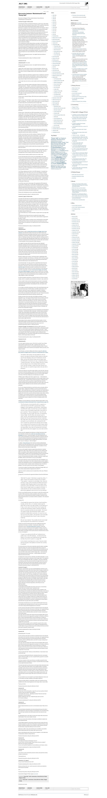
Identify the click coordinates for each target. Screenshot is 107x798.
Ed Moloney (54, 60)
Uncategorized (55, 132)
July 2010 (74, 235)
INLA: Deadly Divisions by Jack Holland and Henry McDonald (80, 197)
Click (80, 80)
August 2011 (74, 223)
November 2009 (75, 240)
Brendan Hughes (57, 109)
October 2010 (75, 230)
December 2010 (75, 226)
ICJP (53, 66)
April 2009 (74, 252)
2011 (53, 30)
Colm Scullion (57, 111)
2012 (53, 32)
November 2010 (75, 228)
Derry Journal (56, 84)
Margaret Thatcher (56, 75)
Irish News (56, 85)
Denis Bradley (58, 149)
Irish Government (55, 72)
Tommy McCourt (26, 442)
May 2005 (74, 268)
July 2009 (74, 247)
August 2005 (74, 266)
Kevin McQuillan (57, 118)
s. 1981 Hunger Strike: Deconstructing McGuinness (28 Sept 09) (79, 168)
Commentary (34, 776)
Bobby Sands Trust (56, 37)
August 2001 (74, 273)
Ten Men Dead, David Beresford (78, 199)
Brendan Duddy (55, 41)
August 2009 (74, 245)
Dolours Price (55, 58)
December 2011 (75, 220)
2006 (53, 23)
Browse (30, 7)
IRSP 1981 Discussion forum (77, 174)
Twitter (73, 210)
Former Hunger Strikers (58, 115)
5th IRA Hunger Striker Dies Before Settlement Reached (79, 65)
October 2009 (75, 242)
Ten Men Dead (55, 127)
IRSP (55, 116)
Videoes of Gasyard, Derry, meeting (79, 101)
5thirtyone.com (34, 794)
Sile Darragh (55, 103)
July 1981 (23, 4)
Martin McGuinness (58, 120)
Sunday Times (57, 92)
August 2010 (74, 233)
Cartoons (54, 42)
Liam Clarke (56, 54)
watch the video (21, 267)
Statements (54, 104)
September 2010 (75, 232)
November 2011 (75, 221)
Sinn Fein (56, 125)
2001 (53, 20)
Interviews (54, 68)
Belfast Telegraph (57, 82)
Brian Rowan (56, 49)
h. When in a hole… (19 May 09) (78, 135)
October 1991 (75, 276)
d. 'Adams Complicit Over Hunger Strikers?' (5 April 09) (78, 124)
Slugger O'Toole (22, 777)
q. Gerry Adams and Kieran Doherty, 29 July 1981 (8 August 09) (79, 162)
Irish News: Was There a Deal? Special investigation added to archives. (78, 54)
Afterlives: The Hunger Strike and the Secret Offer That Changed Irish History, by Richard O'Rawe (80, 185)
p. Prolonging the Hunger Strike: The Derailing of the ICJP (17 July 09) (79, 159)
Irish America (55, 70)
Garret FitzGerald (55, 61)
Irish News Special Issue (57, 73)
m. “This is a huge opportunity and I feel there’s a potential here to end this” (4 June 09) (80, 150)
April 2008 (74, 256)
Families (55, 113)
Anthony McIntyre (57, 47)
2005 (53, 22)
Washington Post (58, 168)
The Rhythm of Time (76, 209)
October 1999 (75, 275)
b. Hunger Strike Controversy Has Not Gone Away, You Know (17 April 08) (79, 118)
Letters (55, 89)
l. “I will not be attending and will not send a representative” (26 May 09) (79, 146)
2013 (53, 34)
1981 (53, 15)
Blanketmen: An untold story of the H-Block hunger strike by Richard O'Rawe (80, 194)
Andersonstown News (58, 80)
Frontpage (22, 7)
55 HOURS (54, 35)
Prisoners (52, 160)
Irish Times (56, 87)
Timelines (54, 130)
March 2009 (74, 254)
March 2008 (74, 257)
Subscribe (39, 7)
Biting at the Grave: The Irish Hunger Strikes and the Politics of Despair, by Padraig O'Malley (79, 191)
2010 (53, 29)
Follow (47, 7)
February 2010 (75, 237)
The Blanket (56, 94)
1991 (53, 17)
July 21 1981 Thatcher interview (78, 207)
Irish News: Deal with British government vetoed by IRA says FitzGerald (78, 33)
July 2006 (74, 259)
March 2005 (74, 271)
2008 (53, 25)
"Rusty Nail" (26, 776)
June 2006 (74, 261)
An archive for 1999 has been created (79, 68)
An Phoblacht (56, 78)
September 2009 (75, 244)
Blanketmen (56, 106)
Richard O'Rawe (57, 121)
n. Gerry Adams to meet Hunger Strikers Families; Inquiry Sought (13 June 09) (80, 153)
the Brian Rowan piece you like (33, 526)
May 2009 (74, 251)
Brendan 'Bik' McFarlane (59, 108)
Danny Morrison (40, 776)
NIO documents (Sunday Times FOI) (79, 96)
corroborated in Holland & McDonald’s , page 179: (33, 402)
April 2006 (74, 264)
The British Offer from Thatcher (58, 128)
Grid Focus (20, 794)
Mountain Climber (56, 97)
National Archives (55, 99)
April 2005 (74, 270)
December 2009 (75, 239)
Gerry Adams (55, 65)
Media (45, 776)
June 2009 (74, 249)
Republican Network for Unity (78, 176)
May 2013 (74, 216)
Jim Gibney (56, 53)
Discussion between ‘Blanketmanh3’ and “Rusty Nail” (32, 14)
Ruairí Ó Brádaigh (57, 123)
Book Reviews (55, 39)
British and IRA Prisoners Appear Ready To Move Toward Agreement (79, 63)
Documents (54, 56)
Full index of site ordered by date (78, 15)
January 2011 (75, 225)
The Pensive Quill (57, 96)
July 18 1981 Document (77, 93)
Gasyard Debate (55, 63)
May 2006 (74, 263)
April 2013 (74, 218)
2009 (30, 776)
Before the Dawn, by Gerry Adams (78, 188)
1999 (53, 18)
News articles (55, 101)
